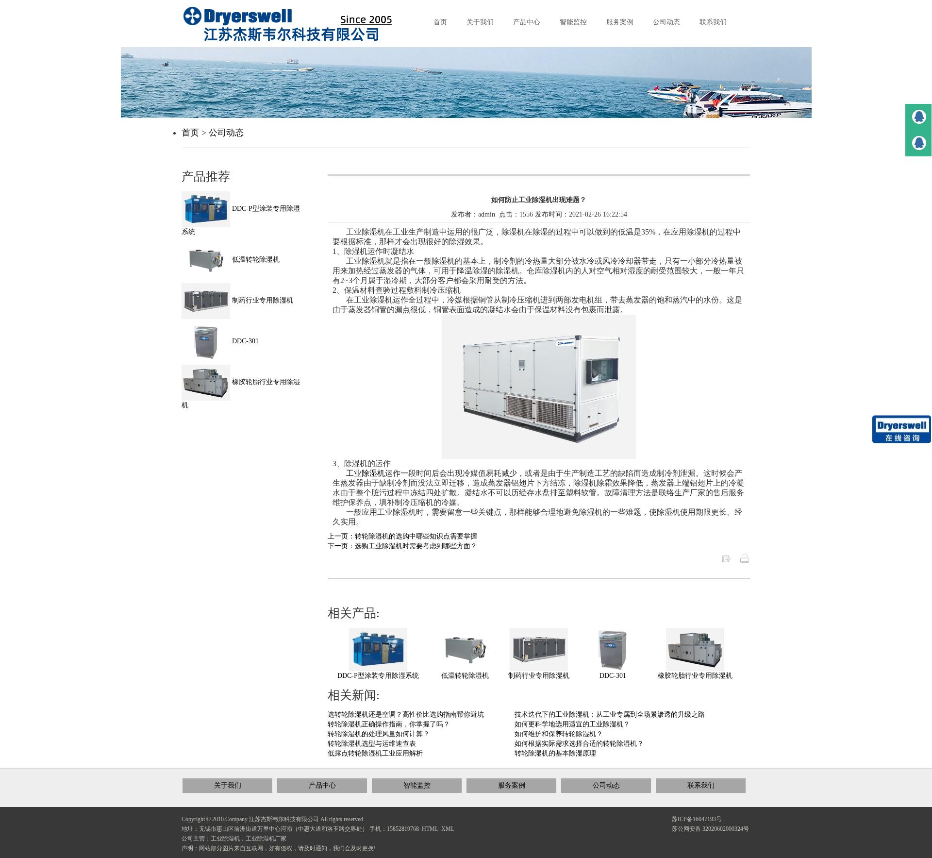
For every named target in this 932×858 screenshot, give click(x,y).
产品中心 (322, 785)
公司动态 (226, 132)
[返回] (726, 558)
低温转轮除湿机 (465, 675)
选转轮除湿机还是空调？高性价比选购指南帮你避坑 (406, 714)
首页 (190, 132)
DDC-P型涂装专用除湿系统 (378, 675)
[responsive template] (296, 24)
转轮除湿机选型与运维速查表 (372, 743)
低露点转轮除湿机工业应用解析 (375, 753)
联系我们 (701, 785)
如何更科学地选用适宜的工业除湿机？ (572, 724)
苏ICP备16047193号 (697, 819)
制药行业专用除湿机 (538, 675)
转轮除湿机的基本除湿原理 (555, 753)
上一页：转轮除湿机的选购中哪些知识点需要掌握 (402, 536)
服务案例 (511, 785)
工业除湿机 (365, 473)
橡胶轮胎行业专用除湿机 (695, 675)
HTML (430, 828)
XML (447, 828)
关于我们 (227, 785)
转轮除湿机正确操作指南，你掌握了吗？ (389, 724)
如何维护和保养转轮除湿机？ (559, 734)
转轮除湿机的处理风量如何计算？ (379, 734)
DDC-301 (612, 675)
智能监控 (417, 785)
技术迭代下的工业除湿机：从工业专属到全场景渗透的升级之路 (610, 714)
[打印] (744, 558)
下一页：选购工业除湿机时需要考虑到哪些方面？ (402, 546)
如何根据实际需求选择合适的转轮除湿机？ (579, 743)
